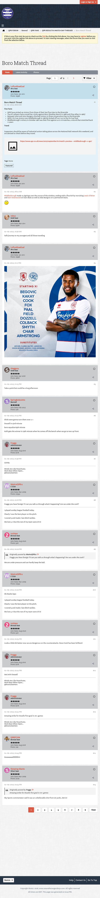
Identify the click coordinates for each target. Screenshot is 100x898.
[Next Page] (74, 78)
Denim (7, 880)
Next (93, 810)
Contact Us (81, 880)
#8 (95, 500)
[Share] (93, 95)
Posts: (13, 96)
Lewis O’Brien (89, 196)
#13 (94, 712)
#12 (94, 670)
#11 (94, 639)
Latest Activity (21, 72)
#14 (94, 753)
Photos (36, 72)
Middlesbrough (10, 196)
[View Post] (38, 554)
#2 (95, 192)
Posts (7, 72)
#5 (95, 384)
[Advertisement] (50, 51)
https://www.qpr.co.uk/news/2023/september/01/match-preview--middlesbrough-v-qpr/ (56, 141)
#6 (95, 416)
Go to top (92, 880)
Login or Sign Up (87, 2)
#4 (95, 263)
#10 (94, 590)
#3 (95, 232)
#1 (95, 102)
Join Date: (14, 94)
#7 (95, 459)
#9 (95, 549)
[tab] (7, 72)
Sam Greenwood (14, 198)
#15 (94, 785)
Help (71, 880)
